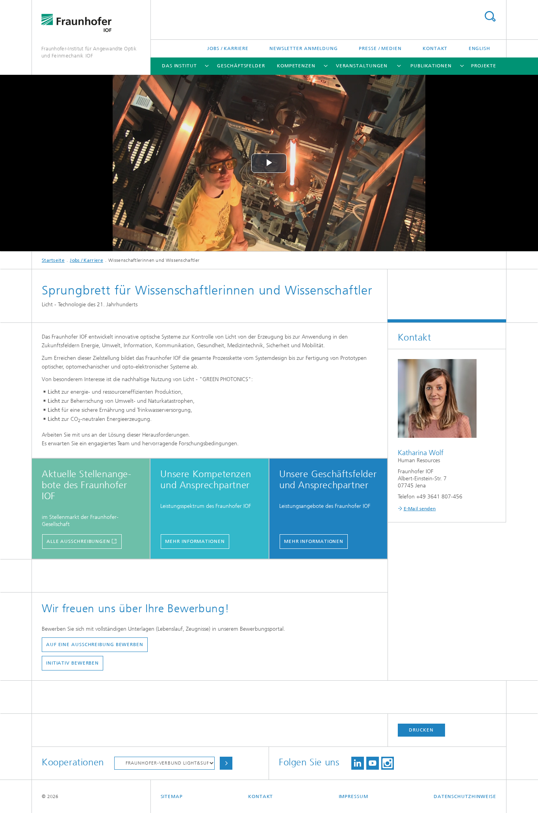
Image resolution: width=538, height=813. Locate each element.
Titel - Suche (490, 16)
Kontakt (435, 48)
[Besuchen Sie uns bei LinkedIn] (357, 763)
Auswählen (226, 763)
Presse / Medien (380, 48)
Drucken (421, 730)
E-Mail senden (420, 508)
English (479, 48)
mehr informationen (194, 541)
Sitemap (172, 796)
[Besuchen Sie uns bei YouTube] (372, 763)
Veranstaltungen (362, 66)
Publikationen (431, 66)
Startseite (53, 260)
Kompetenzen (296, 66)
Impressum (353, 796)
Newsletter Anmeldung (303, 48)
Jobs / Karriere (228, 48)
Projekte (483, 66)
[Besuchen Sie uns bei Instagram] (387, 763)
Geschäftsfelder (241, 66)
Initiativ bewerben (72, 663)
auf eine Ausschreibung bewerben (94, 644)
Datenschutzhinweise (465, 796)
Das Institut (179, 66)
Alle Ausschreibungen (78, 541)
